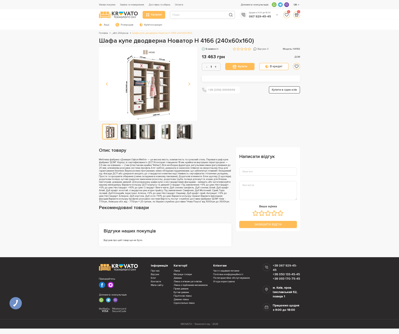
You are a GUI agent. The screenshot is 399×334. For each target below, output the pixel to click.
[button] (106, 84)
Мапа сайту (157, 285)
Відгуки (155, 274)
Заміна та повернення (132, 4)
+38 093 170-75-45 (286, 279)
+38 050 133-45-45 (286, 274)
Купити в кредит (153, 24)
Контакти (156, 281)
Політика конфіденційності (228, 274)
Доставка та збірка (159, 4)
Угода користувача (224, 281)
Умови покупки (107, 4)
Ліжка (177, 270)
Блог (153, 277)
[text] (255, 213)
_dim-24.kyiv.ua (120, 33)
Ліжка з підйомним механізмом (191, 285)
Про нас (155, 270)
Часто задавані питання (226, 270)
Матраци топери (183, 274)
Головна (103, 33)
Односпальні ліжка (184, 303)
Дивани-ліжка (181, 299)
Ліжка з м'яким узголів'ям (188, 281)
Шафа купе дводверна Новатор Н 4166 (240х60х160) (162, 33)
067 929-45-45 (260, 16)
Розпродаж (127, 24)
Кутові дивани (181, 292)
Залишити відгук (268, 224)
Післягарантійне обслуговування (231, 277)
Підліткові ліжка (183, 295)
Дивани (178, 277)
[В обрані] (296, 66)
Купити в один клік (284, 90)
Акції (106, 24)
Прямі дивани (181, 288)
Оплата (179, 4)
